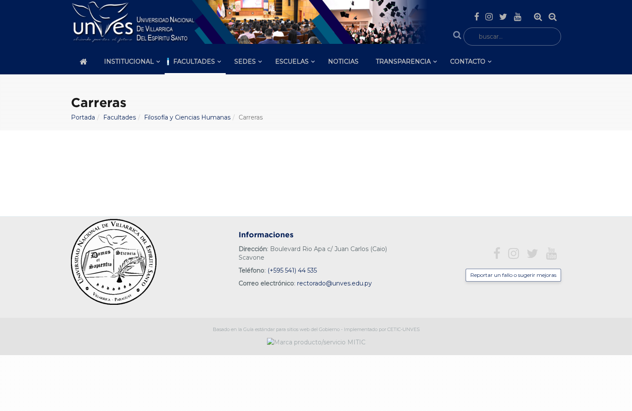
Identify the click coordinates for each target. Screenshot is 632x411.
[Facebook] (476, 17)
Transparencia (403, 61)
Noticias (343, 61)
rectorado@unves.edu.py (334, 283)
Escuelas (292, 61)
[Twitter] (503, 17)
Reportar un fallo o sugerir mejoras (513, 275)
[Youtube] (517, 17)
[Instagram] (489, 17)
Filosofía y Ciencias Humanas (187, 117)
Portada (83, 117)
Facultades (194, 61)
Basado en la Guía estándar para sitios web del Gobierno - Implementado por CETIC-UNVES (316, 329)
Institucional (129, 61)
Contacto (467, 61)
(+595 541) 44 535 (292, 270)
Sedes (245, 61)
